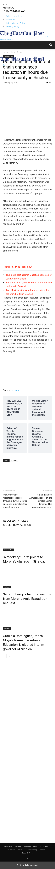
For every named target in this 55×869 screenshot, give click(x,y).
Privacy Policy (12, 26)
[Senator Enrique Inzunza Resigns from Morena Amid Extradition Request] (27, 577)
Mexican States (30, 846)
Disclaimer (11, 19)
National (7, 587)
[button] (5, 45)
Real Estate (44, 846)
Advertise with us (14, 16)
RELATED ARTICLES (15, 520)
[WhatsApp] (46, 89)
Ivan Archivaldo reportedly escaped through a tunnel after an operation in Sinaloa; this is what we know (15, 500)
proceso (16, 390)
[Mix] (33, 89)
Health (42, 849)
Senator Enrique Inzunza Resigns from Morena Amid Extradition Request (27, 598)
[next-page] (9, 656)
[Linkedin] (26, 89)
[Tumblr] (19, 89)
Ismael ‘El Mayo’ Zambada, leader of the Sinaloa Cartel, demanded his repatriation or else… (40, 500)
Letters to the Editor (16, 23)
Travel (20, 849)
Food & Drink (27, 853)
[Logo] (22, 54)
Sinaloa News (8, 550)
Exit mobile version (27, 865)
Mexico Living (31, 849)
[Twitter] (3, 65)
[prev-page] (5, 656)
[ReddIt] (40, 89)
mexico (14, 460)
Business (11, 849)
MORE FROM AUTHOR (17, 525)
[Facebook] (6, 89)
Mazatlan (8, 846)
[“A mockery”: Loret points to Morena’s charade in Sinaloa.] (27, 540)
